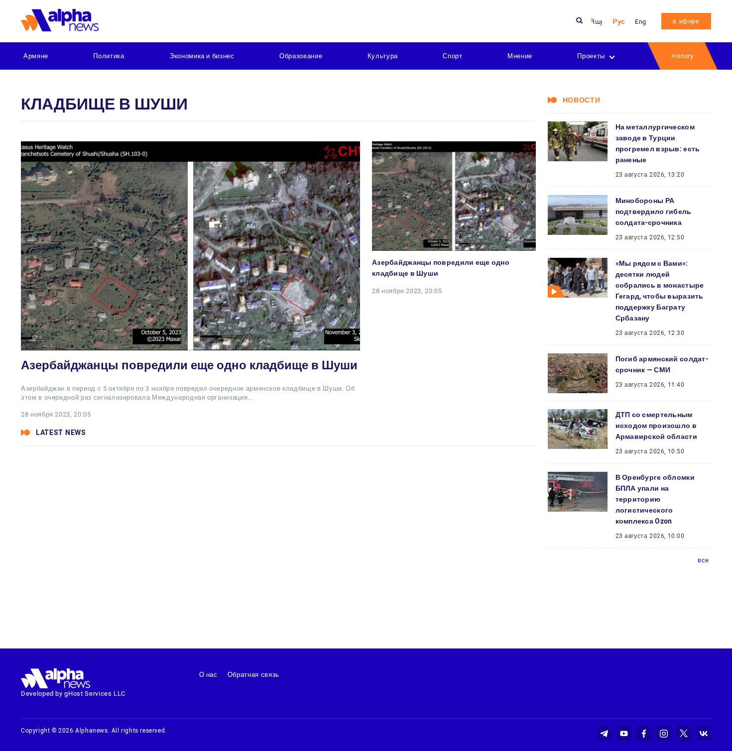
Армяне (35, 56)
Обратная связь (253, 674)
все (703, 560)
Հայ (597, 21)
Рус (618, 21)
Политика (108, 56)
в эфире (686, 21)
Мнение (519, 56)
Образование (300, 56)
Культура (382, 56)
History (682, 56)
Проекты (591, 56)
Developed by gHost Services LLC (73, 693)
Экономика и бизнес (202, 56)
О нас (208, 674)
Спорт (452, 56)
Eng (640, 21)
